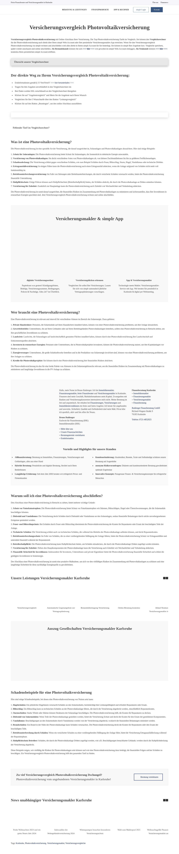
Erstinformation (67, 438)
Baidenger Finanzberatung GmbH (146, 408)
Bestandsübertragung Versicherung (95, 608)
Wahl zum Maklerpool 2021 (129, 830)
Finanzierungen (96, 403)
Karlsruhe (20, 843)
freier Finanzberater (85, 393)
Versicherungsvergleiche (75, 843)
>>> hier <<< (161, 49)
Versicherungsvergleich (26, 608)
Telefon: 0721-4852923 (141, 419)
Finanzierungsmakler (67, 393)
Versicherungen (110, 403)
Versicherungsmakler (106, 393)
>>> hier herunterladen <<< (62, 83)
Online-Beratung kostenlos (129, 608)
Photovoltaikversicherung (35, 843)
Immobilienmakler (106, 390)
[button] (89, 62)
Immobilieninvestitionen (69, 406)
